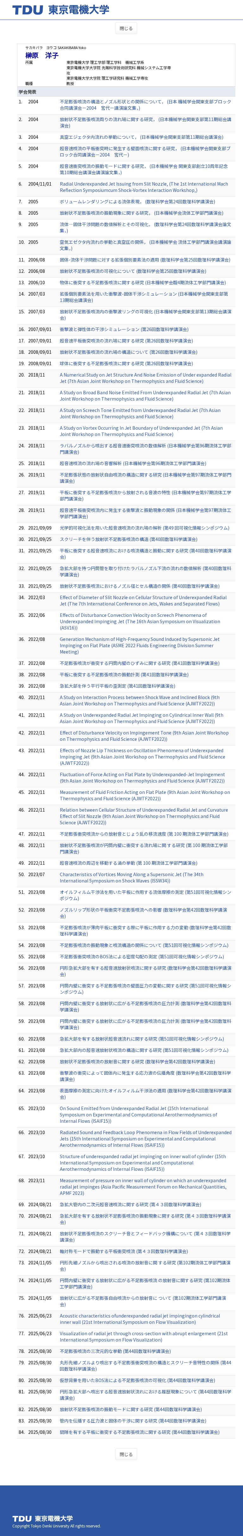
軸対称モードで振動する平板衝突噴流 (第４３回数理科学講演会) (124, 1251)
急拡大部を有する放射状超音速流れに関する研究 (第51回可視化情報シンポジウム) (142, 1038)
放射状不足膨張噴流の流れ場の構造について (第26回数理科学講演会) (128, 352)
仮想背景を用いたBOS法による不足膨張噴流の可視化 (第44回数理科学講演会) (137, 1380)
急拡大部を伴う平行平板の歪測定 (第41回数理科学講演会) (117, 686)
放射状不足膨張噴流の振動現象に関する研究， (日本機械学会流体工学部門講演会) (141, 213)
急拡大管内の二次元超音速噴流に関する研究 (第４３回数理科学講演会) (130, 1204)
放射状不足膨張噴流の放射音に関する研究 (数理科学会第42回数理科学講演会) (137, 1061)
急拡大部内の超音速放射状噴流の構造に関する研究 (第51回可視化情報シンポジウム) (144, 1050)
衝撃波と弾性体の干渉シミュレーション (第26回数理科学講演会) (124, 329)
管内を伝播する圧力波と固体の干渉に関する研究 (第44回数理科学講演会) (133, 1420)
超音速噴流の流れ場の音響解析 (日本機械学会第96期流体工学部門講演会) (133, 463)
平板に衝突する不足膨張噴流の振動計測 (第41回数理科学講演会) (124, 674)
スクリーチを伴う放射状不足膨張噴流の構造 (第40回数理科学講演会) (128, 539)
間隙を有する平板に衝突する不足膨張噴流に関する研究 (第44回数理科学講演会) (140, 1432)
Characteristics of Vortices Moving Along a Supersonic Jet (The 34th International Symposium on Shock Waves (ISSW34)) (131, 877)
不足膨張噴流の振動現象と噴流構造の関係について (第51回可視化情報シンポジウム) (144, 945)
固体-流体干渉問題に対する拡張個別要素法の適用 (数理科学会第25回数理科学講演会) (145, 259)
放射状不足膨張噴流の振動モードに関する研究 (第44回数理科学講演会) (131, 1409)
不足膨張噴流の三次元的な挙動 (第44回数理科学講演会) (115, 1351)
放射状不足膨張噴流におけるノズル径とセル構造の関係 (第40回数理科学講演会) (140, 586)
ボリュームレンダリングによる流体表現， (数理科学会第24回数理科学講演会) (137, 201)
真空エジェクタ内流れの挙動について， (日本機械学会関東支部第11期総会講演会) (141, 137)
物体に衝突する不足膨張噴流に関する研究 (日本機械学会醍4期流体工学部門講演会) (143, 282)
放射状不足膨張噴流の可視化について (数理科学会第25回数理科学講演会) (133, 271)
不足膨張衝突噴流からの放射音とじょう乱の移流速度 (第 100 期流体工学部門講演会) (144, 834)
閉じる (126, 28)
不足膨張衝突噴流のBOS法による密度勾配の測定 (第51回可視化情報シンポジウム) (142, 956)
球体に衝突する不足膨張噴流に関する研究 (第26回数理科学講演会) (126, 363)
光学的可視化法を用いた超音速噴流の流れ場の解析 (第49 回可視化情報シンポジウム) (144, 528)
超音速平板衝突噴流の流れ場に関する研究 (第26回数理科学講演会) (126, 340)
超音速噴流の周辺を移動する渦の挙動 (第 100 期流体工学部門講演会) (128, 863)
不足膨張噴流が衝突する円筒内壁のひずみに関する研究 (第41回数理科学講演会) (140, 663)
